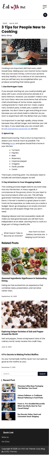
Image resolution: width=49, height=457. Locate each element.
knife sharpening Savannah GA (17, 128)
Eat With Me (23, 448)
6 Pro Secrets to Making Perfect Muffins (20, 354)
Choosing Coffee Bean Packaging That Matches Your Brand (30, 387)
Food (5, 23)
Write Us (5, 437)
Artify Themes (10, 451)
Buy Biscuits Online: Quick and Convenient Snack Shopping (29, 415)
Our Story (6, 441)
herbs (12, 143)
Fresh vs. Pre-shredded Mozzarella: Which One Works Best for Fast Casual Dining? (31, 406)
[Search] (45, 15)
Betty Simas (7, 35)
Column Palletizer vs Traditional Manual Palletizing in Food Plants (30, 396)
